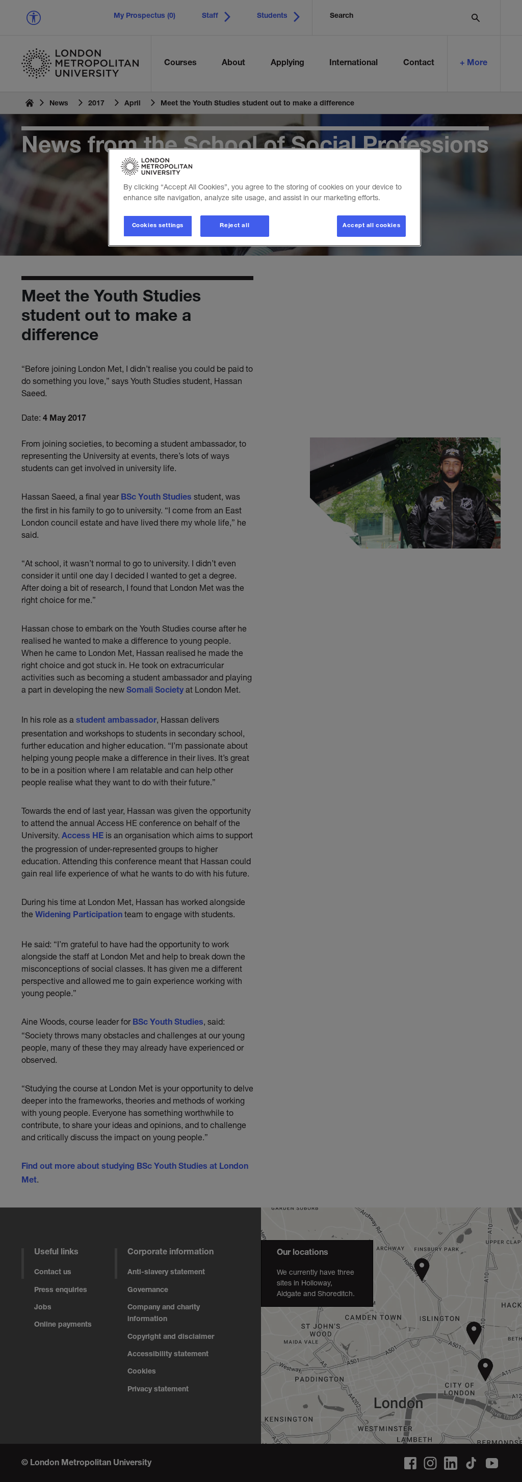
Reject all (234, 226)
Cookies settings (158, 226)
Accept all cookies (371, 226)
